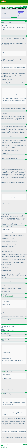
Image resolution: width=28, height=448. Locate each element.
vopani (2, 214)
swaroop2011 (3, 155)
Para (1, 279)
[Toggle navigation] (26, 1)
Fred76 (2, 160)
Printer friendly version (4, 447)
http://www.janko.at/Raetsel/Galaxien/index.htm (7, 296)
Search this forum (3, 446)
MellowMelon (3, 226)
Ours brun (2, 298)
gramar (2, 125)
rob (1, 294)
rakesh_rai (2, 319)
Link (9, 441)
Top (26, 21)
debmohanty (3, 335)
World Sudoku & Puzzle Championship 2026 (14, 3)
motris (2, 22)
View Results (15, 17)
